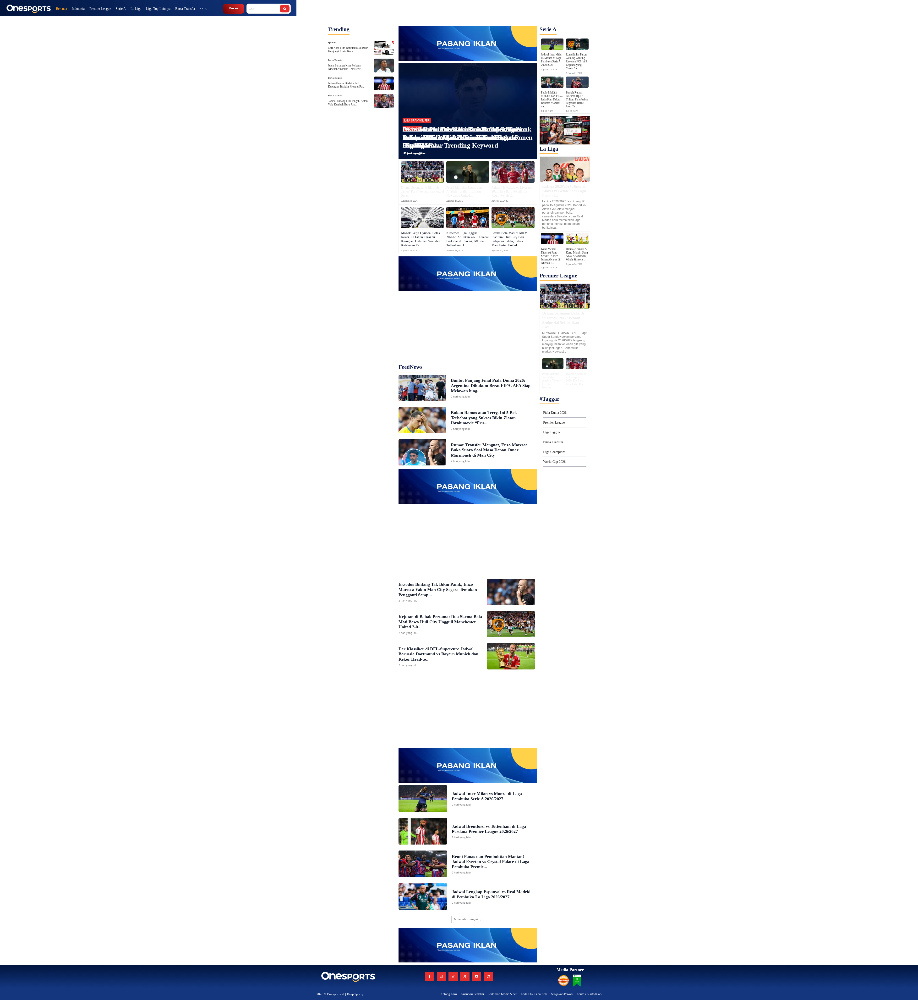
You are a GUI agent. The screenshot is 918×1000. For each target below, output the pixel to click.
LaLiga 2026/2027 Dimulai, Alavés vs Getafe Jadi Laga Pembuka (564, 191)
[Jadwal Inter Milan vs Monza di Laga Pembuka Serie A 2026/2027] (423, 798)
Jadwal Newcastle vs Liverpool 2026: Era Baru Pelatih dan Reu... (576, 379)
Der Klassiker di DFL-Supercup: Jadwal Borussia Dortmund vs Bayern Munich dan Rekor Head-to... (438, 654)
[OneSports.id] (28, 8)
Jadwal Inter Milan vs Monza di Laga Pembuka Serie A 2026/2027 (551, 59)
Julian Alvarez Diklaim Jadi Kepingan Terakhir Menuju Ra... (346, 85)
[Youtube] (476, 976)
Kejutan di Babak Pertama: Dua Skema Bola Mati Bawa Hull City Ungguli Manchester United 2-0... (440, 621)
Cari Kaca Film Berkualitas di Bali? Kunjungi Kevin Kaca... (348, 49)
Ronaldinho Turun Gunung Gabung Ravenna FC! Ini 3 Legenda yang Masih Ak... (576, 61)
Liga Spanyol (414, 120)
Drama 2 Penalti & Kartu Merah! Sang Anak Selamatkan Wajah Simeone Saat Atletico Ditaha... (467, 137)
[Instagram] (441, 976)
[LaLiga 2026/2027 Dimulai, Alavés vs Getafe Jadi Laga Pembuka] (565, 169)
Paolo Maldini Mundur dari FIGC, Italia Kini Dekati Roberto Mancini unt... (552, 99)
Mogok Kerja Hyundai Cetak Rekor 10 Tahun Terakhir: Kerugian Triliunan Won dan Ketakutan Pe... (420, 239)
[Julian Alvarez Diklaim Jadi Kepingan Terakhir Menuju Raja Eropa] (383, 83)
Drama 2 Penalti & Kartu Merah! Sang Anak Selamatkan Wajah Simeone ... (577, 254)
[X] (465, 976)
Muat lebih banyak (466, 919)
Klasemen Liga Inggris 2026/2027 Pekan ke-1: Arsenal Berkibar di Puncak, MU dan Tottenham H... (467, 239)
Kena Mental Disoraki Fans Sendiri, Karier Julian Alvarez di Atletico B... (550, 256)
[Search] (285, 8)
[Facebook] (429, 976)
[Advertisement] (468, 321)
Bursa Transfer (335, 60)
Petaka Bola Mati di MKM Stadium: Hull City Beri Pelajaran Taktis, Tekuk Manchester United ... (509, 239)
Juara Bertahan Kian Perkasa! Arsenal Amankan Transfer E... (345, 67)
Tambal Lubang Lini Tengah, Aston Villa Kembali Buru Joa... (348, 102)
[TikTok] (453, 976)
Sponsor (332, 43)
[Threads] (488, 976)
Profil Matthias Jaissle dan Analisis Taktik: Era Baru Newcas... (551, 380)
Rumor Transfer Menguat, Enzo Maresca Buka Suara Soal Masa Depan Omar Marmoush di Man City (489, 450)
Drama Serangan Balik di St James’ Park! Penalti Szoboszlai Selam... (422, 192)
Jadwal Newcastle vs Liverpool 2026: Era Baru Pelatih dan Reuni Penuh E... (512, 192)
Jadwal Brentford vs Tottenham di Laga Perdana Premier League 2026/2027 (489, 829)
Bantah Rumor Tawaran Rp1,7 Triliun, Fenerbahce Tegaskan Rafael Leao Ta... (577, 99)
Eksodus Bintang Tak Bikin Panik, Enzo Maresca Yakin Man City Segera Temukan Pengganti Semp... (438, 589)
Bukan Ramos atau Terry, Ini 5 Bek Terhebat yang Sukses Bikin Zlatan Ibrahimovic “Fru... (484, 417)
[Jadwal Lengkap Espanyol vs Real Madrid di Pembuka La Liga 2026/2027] (423, 896)
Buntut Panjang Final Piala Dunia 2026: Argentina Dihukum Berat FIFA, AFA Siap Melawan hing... (490, 385)
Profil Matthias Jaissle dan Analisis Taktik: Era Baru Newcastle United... (464, 192)
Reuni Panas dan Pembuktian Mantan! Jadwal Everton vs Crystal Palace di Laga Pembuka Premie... (490, 861)
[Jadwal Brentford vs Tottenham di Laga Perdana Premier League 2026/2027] (423, 831)
